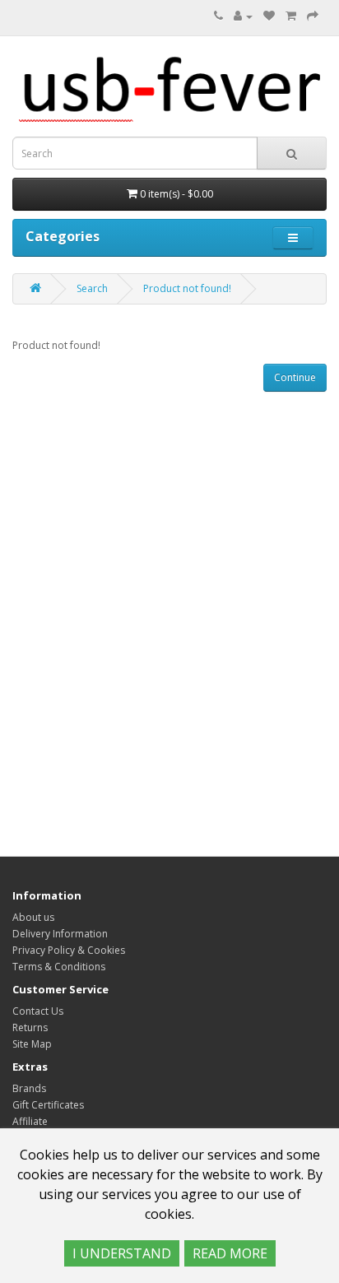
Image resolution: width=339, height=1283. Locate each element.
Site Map (32, 1044)
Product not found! (187, 288)
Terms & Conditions (58, 967)
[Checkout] (312, 16)
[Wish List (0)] (269, 16)
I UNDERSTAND (121, 1253)
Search (92, 288)
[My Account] (243, 16)
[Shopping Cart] (291, 16)
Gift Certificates (48, 1105)
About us (33, 917)
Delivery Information (60, 934)
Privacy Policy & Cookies (68, 950)
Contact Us (37, 1011)
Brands (29, 1088)
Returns (30, 1027)
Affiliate (30, 1121)
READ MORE (230, 1253)
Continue (295, 377)
